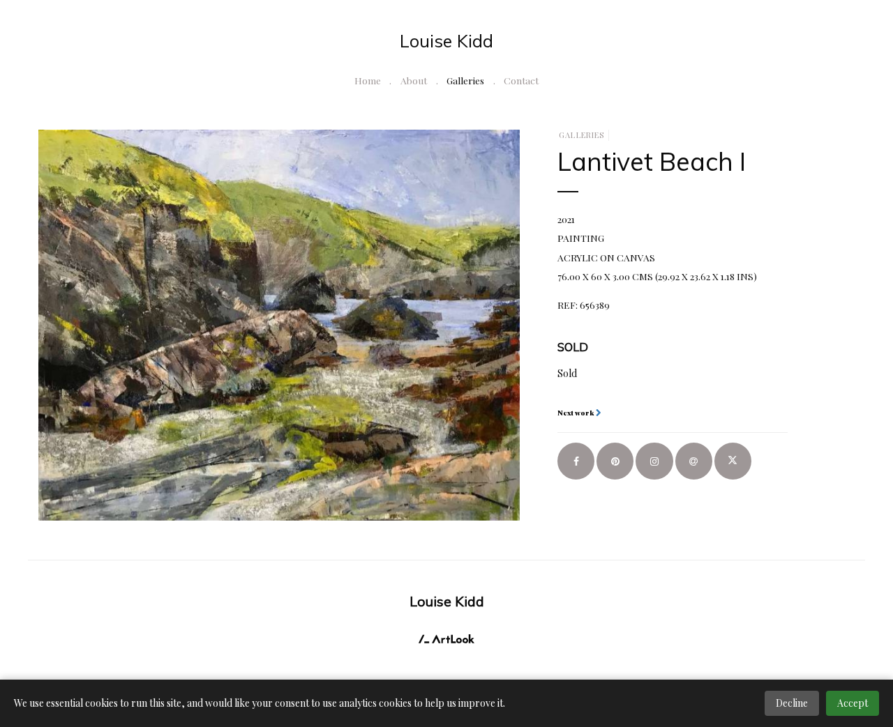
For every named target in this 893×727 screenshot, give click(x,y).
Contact (521, 80)
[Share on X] (732, 461)
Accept (852, 703)
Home (367, 80)
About (413, 80)
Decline (792, 703)
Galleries (465, 80)
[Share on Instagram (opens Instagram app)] (654, 461)
